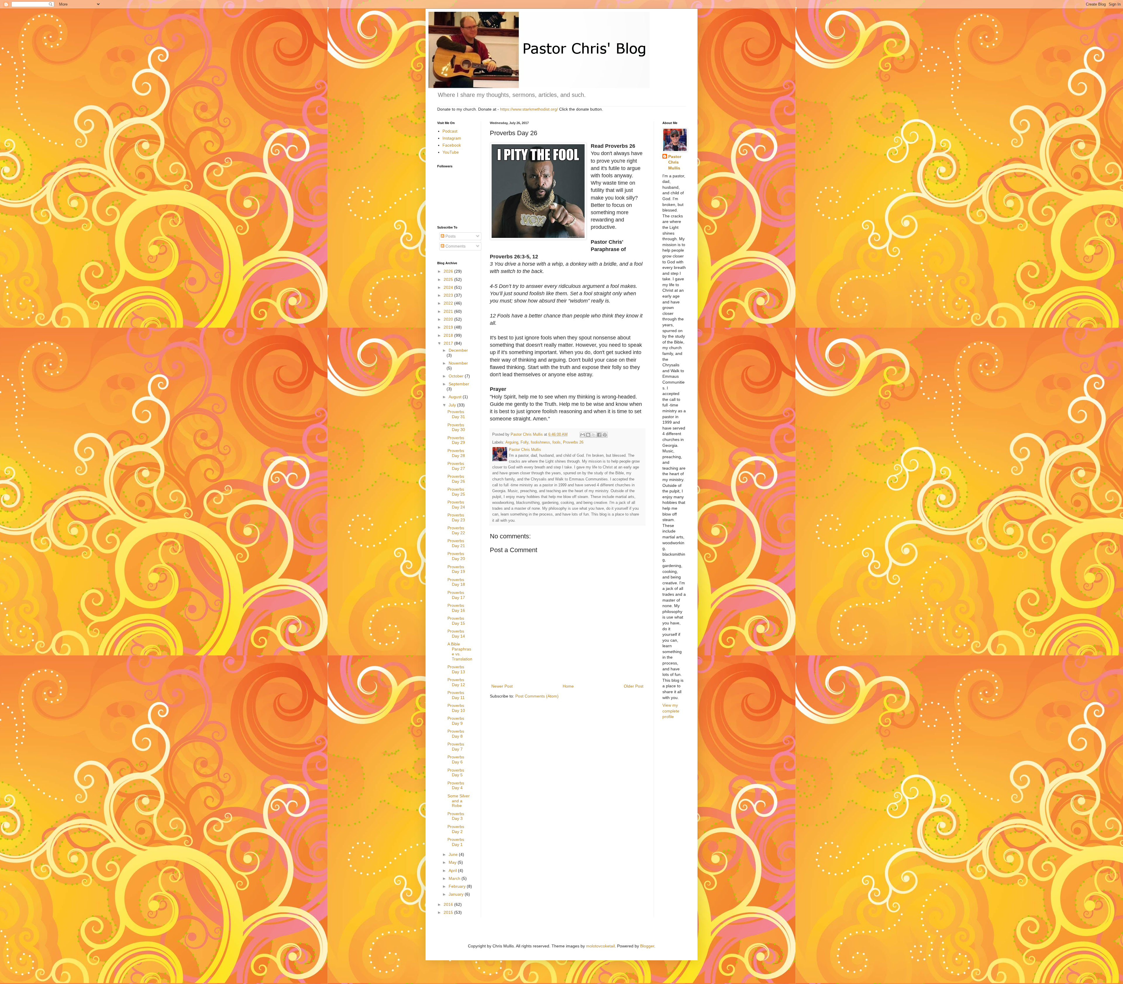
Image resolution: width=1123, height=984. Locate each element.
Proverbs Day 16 (456, 608)
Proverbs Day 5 (455, 772)
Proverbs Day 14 (456, 633)
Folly (524, 442)
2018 (449, 335)
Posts (450, 236)
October (457, 376)
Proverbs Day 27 (456, 466)
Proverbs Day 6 (455, 759)
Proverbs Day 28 (456, 453)
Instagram (451, 138)
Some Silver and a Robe (458, 801)
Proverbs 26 (573, 442)
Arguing (511, 442)
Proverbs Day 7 (455, 746)
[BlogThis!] (588, 435)
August (456, 396)
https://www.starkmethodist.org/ (529, 109)
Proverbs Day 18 (456, 582)
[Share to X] (594, 435)
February (458, 886)
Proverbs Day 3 (455, 816)
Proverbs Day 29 (456, 440)
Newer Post (502, 686)
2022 (449, 303)
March (455, 878)
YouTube (450, 152)
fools (556, 442)
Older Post (633, 686)
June (454, 854)
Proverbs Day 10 (456, 708)
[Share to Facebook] (599, 435)
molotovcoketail (600, 946)
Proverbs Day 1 (455, 842)
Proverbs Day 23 (456, 517)
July (453, 405)
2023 (449, 295)
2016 (449, 904)
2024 (449, 287)
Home (568, 686)
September (459, 384)
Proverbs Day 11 (456, 695)
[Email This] (582, 435)
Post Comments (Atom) (537, 696)
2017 (449, 343)
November (458, 363)
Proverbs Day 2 (455, 829)
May (453, 862)
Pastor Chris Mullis (674, 162)
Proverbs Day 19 (456, 569)
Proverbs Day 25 (456, 492)
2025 (449, 279)
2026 (449, 271)
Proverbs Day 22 (456, 530)
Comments (455, 246)
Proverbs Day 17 (456, 595)
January (457, 894)
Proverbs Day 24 (456, 504)
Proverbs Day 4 (455, 785)
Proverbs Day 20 (456, 556)
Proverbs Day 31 (456, 414)
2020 (449, 319)
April (453, 870)
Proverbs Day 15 (456, 621)
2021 (449, 311)
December (458, 350)
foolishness (540, 442)
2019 (449, 327)
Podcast (449, 131)
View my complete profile (670, 711)
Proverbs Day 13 (456, 669)
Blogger (647, 946)
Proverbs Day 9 (455, 721)
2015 (449, 912)
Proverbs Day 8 (455, 734)
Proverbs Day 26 (456, 479)
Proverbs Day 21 (456, 543)
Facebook (451, 145)
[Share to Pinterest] (605, 435)
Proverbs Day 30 (456, 427)
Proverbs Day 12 (456, 682)
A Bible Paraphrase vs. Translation (459, 651)
